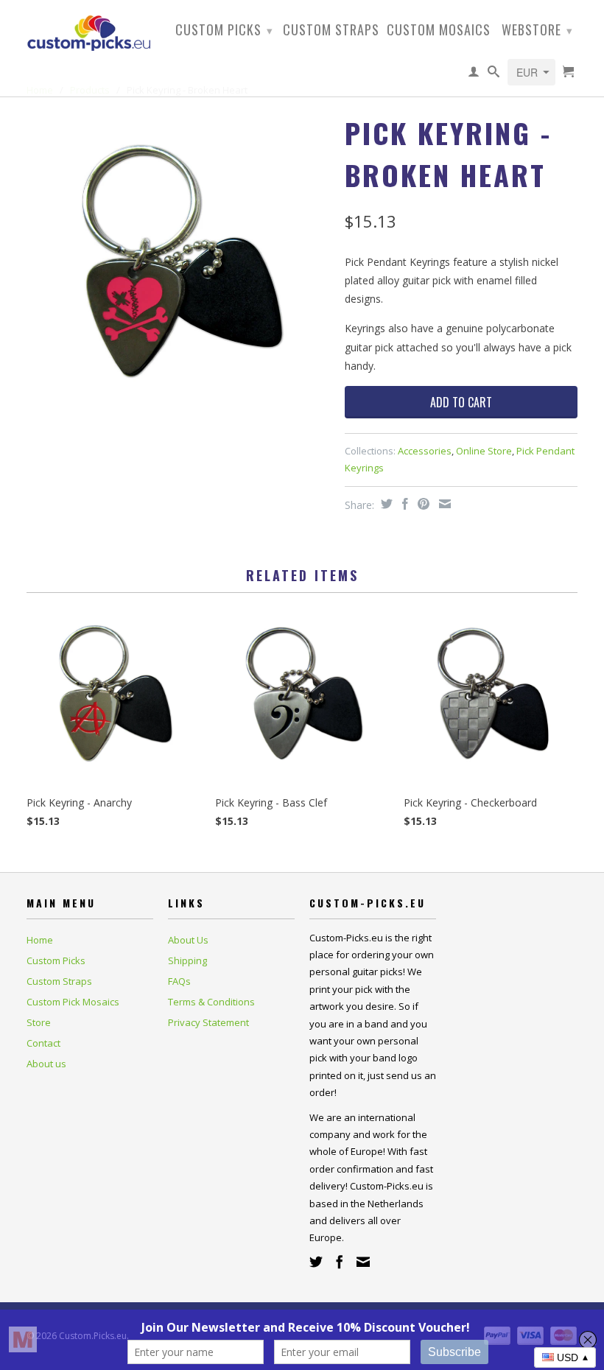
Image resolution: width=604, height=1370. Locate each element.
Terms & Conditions (211, 1001)
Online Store (484, 450)
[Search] (494, 74)
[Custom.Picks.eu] (90, 31)
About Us (188, 939)
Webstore (537, 29)
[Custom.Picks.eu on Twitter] (316, 1261)
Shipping (187, 960)
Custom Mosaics (439, 31)
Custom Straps (331, 31)
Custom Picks (224, 29)
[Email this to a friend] (443, 504)
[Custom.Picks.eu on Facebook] (339, 1261)
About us (46, 1063)
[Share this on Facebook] (403, 504)
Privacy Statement (208, 1022)
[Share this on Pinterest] (421, 504)
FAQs (179, 981)
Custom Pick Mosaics (73, 1001)
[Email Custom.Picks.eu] (363, 1261)
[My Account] (474, 74)
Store (39, 1022)
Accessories (425, 450)
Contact (43, 1043)
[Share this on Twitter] (385, 504)
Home (40, 939)
